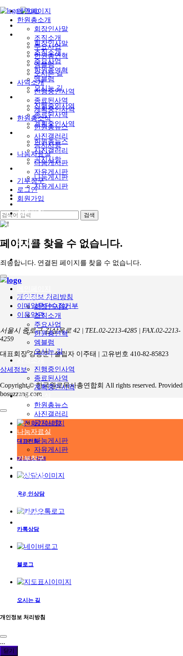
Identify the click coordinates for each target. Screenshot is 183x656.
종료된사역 (51, 378)
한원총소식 (34, 395)
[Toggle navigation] (3, 276)
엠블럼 (44, 342)
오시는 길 (48, 351)
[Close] (3, 636)
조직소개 (47, 315)
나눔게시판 (51, 440)
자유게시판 (51, 449)
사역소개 (30, 360)
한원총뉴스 (51, 404)
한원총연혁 (51, 333)
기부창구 (30, 458)
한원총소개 (34, 297)
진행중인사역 (54, 369)
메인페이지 (34, 288)
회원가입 (30, 213)
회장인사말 (51, 306)
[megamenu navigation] (21, 259)
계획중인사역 (54, 387)
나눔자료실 (34, 431)
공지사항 (47, 422)
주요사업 (47, 324)
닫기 (8, 650)
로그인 (27, 204)
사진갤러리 (51, 413)
